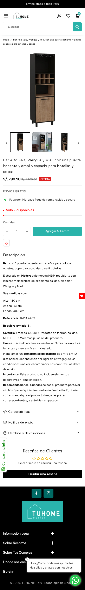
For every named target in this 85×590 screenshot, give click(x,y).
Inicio (6, 39)
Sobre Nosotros (14, 543)
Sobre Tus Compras (17, 552)
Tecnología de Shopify (60, 583)
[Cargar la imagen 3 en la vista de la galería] (64, 142)
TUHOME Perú (32, 583)
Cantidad (9, 222)
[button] (6, 15)
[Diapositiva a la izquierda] (6, 143)
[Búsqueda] (77, 26)
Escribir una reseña (43, 474)
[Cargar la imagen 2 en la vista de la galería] (42, 142)
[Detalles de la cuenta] (59, 15)
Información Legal (16, 533)
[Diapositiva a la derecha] (78, 143)
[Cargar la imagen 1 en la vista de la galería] (20, 142)
